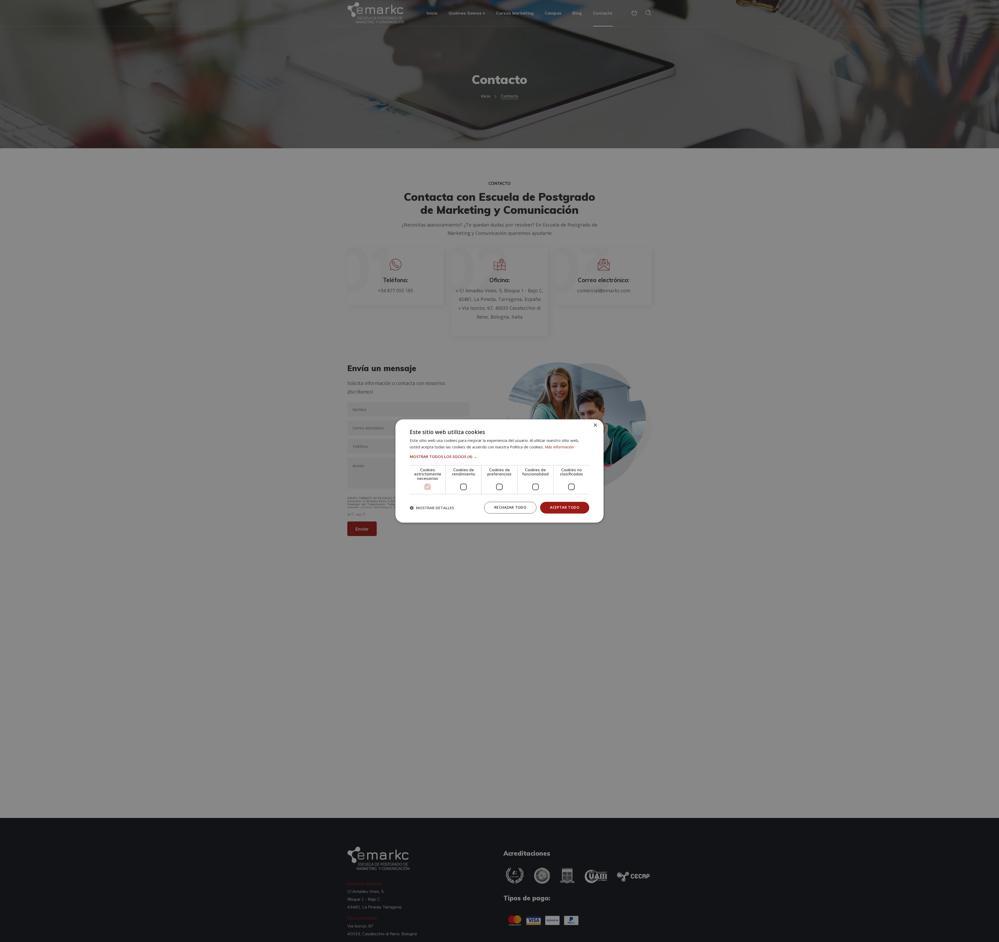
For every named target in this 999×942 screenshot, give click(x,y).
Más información (559, 447)
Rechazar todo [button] (510, 507)
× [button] (595, 425)
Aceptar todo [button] (564, 507)
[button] (499, 456)
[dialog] (499, 470)
